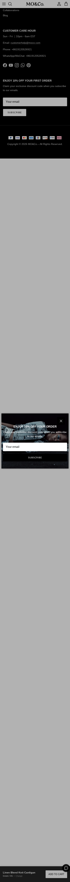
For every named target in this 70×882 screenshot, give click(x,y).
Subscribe (35, 457)
